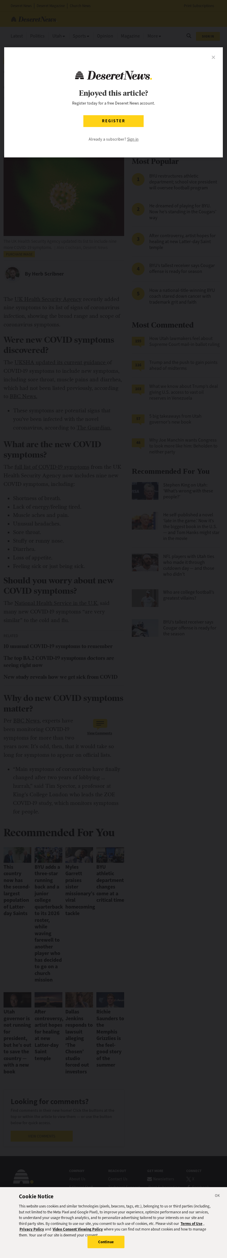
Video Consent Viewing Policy (78, 1229)
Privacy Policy (32, 1229)
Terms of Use (191, 1223)
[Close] (217, 1196)
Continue (106, 1241)
